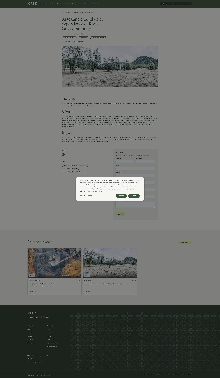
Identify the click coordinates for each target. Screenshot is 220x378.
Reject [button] (121, 195)
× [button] (141, 179)
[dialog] (110, 189)
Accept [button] (134, 195)
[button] (86, 196)
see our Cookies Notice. (95, 191)
